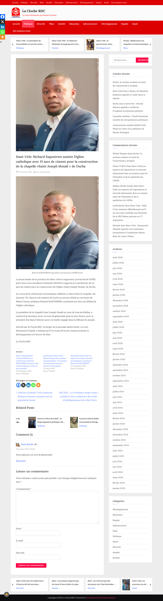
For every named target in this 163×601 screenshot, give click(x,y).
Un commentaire (43, 172)
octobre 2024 (119, 375)
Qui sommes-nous (119, 2)
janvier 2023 (119, 488)
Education (59, 2)
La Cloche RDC (33, 11)
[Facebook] (18, 385)
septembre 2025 (121, 316)
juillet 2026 (118, 262)
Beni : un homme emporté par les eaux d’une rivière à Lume (29, 582)
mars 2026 (118, 284)
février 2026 (119, 289)
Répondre (21, 460)
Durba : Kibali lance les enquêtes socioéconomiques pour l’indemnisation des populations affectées (101, 42)
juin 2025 (117, 332)
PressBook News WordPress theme (100, 598)
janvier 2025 (119, 359)
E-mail (20, 540)
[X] (23, 385)
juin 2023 (117, 461)
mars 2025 (118, 348)
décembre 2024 (120, 364)
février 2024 (119, 418)
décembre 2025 (120, 300)
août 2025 (118, 321)
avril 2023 (118, 472)
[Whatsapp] (33, 385)
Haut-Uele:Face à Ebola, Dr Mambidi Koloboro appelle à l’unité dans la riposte (130, 95)
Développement (86, 2)
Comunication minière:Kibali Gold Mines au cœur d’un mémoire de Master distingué (129, 129)
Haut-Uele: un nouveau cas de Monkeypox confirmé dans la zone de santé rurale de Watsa (106, 582)
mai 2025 (117, 338)
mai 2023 (117, 466)
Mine (42, 2)
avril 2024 (118, 407)
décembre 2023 (120, 429)
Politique (24, 2)
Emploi (99, 2)
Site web (20, 552)
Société (49, 2)
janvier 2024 (119, 423)
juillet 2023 (118, 456)
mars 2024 (118, 413)
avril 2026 (118, 278)
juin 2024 (117, 397)
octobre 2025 (119, 311)
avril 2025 (118, 343)
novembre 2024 (120, 370)
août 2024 (118, 386)
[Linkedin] (28, 385)
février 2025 (119, 354)
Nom (19, 528)
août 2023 (118, 450)
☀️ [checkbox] (6, 594)
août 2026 (118, 257)
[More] (38, 385)
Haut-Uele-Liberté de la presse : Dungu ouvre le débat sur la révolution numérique (142, 42)
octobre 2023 (119, 439)
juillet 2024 (118, 391)
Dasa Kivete (27, 444)
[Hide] (1, 42)
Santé (106, 2)
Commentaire (23, 489)
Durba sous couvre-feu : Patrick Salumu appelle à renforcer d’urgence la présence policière (128, 107)
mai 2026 (117, 273)
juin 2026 (117, 268)
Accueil (15, 2)
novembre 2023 (120, 434)
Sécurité (33, 2)
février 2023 (119, 482)
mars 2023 (118, 477)
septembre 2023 (121, 445)
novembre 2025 (120, 305)
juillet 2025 (118, 327)
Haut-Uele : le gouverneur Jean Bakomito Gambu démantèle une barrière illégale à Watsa (69, 42)
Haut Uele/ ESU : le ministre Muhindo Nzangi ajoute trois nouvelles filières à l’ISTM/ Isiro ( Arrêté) (29, 42)
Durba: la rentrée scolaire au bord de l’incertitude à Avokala (127, 157)
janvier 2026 (119, 294)
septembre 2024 (121, 380)
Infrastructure (72, 2)
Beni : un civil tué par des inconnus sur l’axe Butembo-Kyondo (65, 582)
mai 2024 (117, 402)
